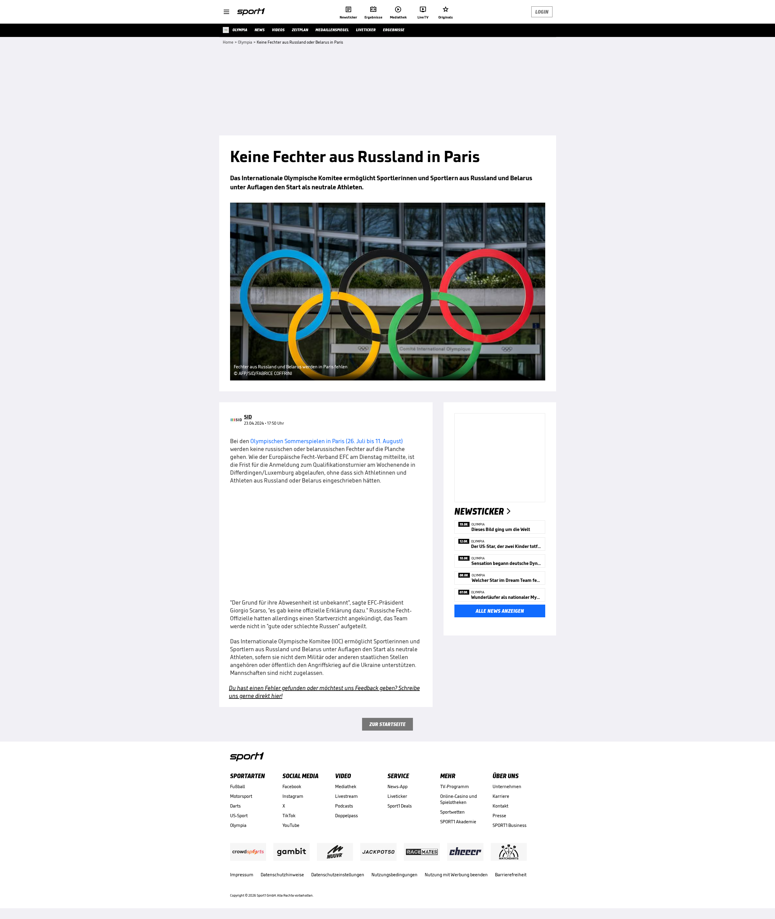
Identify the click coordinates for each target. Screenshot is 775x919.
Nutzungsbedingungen (394, 875)
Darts (235, 806)
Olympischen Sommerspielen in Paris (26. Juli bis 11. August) (326, 441)
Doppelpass (346, 815)
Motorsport (241, 796)
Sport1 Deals (400, 806)
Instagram (292, 796)
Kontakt (500, 806)
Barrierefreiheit (510, 875)
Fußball (237, 786)
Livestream (346, 796)
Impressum (241, 875)
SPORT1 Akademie (458, 821)
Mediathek (345, 786)
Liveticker (397, 796)
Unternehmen (507, 786)
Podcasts (344, 806)
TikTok (288, 815)
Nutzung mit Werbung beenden (456, 875)
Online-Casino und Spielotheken (458, 799)
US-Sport (239, 815)
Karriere (501, 796)
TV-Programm (454, 786)
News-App (397, 786)
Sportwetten (452, 812)
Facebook (291, 786)
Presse (499, 815)
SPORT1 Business (509, 825)
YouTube (290, 825)
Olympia (238, 825)
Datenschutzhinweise (282, 875)
